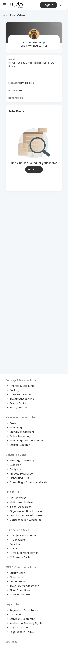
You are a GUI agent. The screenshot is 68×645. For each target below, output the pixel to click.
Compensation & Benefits (25, 519)
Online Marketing (20, 436)
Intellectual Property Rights (26, 623)
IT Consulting (18, 540)
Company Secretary (22, 619)
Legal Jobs (12, 604)
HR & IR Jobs (13, 492)
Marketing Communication (26, 440)
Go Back (34, 170)
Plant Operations (20, 590)
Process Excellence (21, 473)
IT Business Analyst (21, 557)
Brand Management (22, 432)
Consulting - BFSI (20, 478)
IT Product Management (25, 553)
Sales (13, 423)
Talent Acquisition (21, 506)
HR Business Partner (21, 502)
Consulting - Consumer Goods (28, 482)
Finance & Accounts (22, 386)
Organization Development (26, 511)
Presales (15, 544)
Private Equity (18, 403)
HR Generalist (18, 498)
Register (48, 5)
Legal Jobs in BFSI (20, 627)
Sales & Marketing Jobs (20, 417)
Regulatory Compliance (24, 610)
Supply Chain (18, 573)
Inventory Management (24, 586)
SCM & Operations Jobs (21, 567)
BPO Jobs (12, 642)
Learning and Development (26, 515)
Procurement (18, 581)
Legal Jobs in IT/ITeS (22, 632)
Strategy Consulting (22, 460)
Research (15, 465)
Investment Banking (22, 399)
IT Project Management (24, 535)
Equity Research (19, 407)
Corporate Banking (21, 394)
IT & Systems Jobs (17, 529)
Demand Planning (20, 594)
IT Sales (14, 548)
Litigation (15, 614)
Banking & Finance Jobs (21, 380)
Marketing (16, 427)
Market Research (20, 445)
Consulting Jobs (16, 455)
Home (5, 15)
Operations (16, 577)
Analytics (15, 469)
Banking (14, 390)
